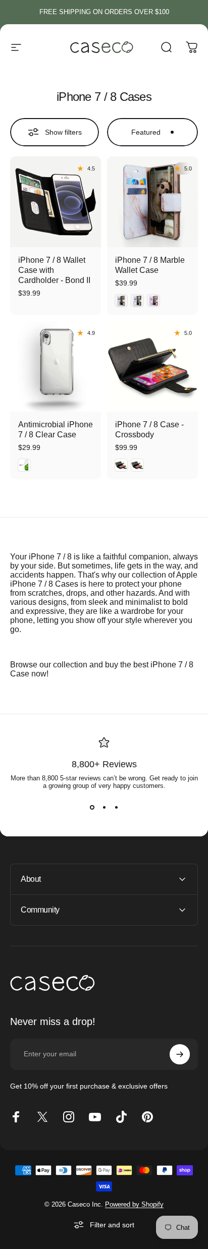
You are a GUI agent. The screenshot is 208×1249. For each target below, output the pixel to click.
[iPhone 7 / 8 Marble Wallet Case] (152, 201)
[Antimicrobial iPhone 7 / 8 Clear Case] (55, 366)
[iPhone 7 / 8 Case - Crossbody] (152, 366)
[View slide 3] (116, 808)
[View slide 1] (92, 808)
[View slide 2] (104, 808)
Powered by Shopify (134, 1204)
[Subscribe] (180, 1054)
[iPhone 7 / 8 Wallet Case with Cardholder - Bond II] (55, 201)
